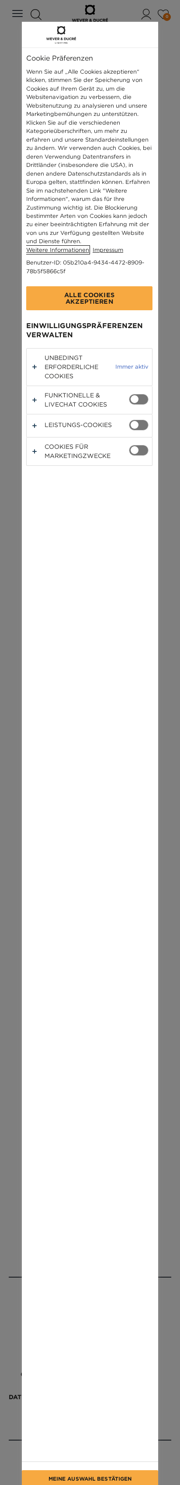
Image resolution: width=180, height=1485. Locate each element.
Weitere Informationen (57, 250)
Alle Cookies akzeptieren (89, 298)
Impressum (108, 250)
